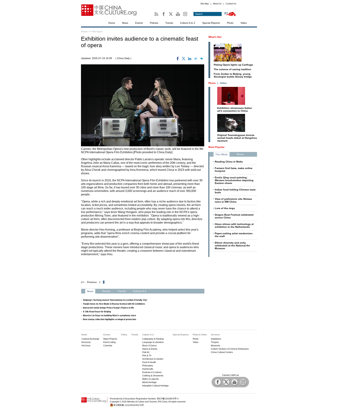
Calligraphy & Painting (153, 339)
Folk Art (145, 352)
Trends (169, 22)
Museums (215, 345)
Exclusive (86, 342)
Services (215, 334)
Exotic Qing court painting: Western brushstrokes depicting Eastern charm (234, 180)
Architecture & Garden (152, 359)
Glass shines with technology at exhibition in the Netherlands (234, 225)
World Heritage (149, 382)
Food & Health (149, 362)
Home (111, 22)
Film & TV (146, 355)
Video (243, 22)
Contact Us (231, 3)
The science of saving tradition (232, 69)
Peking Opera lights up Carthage (233, 64)
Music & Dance (149, 345)
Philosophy (147, 365)
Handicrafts (147, 369)
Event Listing (109, 342)
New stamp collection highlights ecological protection (109, 319)
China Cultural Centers (222, 352)
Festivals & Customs (152, 372)
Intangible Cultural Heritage (155, 385)
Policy (124, 334)
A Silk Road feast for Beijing (97, 311)
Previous (92, 282)
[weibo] (195, 59)
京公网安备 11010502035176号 (128, 405)
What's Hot (214, 37)
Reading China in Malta (229, 161)
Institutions (216, 339)
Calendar (107, 345)
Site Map (204, 3)
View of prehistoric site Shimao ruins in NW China (233, 200)
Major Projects (110, 339)
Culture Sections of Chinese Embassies (230, 349)
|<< (82, 282)
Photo (230, 22)
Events (139, 22)
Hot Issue (97, 31)
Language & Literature (153, 342)
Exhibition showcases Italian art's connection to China (234, 109)
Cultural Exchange (90, 339)
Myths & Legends (150, 379)
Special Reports (211, 22)
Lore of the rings (225, 208)
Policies (154, 22)
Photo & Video (200, 334)
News (125, 22)
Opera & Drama (149, 349)
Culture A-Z (148, 334)
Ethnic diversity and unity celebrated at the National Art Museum (232, 245)
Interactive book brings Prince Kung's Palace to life (108, 308)
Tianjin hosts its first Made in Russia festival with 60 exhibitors (114, 304)
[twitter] (183, 59)
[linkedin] (189, 59)
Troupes (215, 342)
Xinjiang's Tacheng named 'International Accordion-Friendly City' (115, 300)
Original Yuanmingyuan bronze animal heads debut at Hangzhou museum (237, 138)
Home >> (86, 31)
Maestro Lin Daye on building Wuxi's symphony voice (109, 315)
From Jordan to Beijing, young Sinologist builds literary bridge (233, 75)
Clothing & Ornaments (152, 375)
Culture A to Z (187, 22)
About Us (217, 3)
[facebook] (177, 59)
